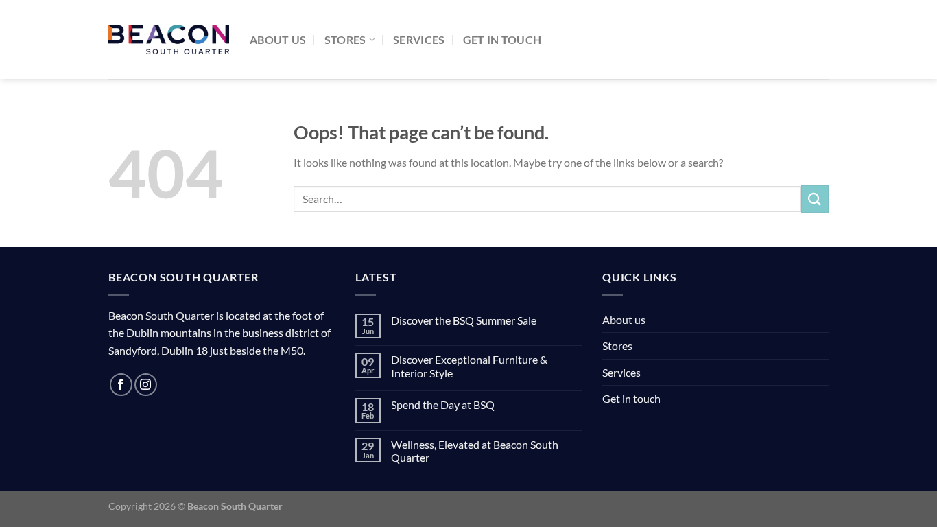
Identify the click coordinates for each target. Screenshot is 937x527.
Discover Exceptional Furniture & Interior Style (469, 366)
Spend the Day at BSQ (443, 404)
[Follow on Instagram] (145, 384)
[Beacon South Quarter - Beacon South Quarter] (168, 40)
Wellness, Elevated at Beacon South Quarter (474, 451)
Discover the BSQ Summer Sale (463, 320)
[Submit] (815, 198)
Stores (345, 39)
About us (278, 39)
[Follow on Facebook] (121, 384)
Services (419, 39)
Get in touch (502, 39)
